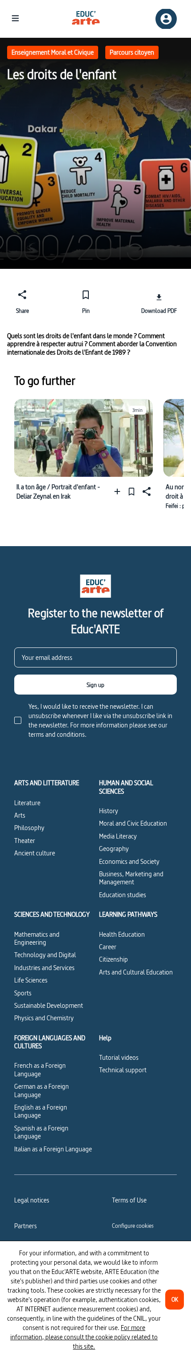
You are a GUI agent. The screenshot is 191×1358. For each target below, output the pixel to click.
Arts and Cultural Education (136, 972)
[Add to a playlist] (119, 491)
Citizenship (113, 959)
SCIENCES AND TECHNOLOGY (52, 915)
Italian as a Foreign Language (53, 1149)
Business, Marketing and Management (131, 878)
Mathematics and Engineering (37, 938)
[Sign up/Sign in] (166, 19)
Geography (114, 848)
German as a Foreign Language (41, 1090)
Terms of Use (129, 1200)
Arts (19, 815)
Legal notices (31, 1200)
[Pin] (131, 491)
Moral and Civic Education (133, 823)
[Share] (146, 491)
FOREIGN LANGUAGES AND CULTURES (49, 1042)
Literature (27, 802)
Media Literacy (118, 836)
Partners (25, 1225)
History (108, 810)
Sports (23, 993)
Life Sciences (31, 980)
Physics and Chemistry (44, 1017)
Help (105, 1038)
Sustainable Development (48, 1005)
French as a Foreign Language (40, 1069)
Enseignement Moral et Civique (53, 52)
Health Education (122, 934)
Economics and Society (129, 861)
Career (107, 946)
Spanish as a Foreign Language (41, 1132)
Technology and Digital (45, 954)
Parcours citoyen (132, 52)
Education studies (122, 894)
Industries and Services (44, 967)
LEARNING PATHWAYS (128, 915)
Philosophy (29, 827)
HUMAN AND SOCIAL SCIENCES (126, 787)
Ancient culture (34, 853)
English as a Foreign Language (40, 1111)
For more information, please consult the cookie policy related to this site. (84, 1337)
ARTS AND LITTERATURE (46, 783)
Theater (24, 840)
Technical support (123, 1069)
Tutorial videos (119, 1057)
